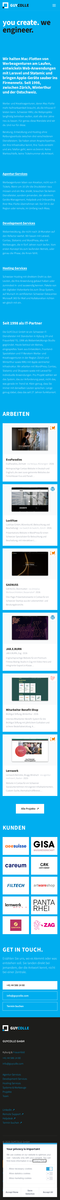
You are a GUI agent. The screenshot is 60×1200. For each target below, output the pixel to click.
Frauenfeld (19, 1052)
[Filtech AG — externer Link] (16, 886)
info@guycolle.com (18, 996)
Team (6, 1096)
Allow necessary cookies (20, 1168)
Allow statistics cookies (19, 1173)
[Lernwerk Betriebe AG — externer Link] (16, 905)
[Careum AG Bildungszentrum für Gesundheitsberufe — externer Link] (16, 866)
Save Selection (30, 1192)
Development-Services (19, 223)
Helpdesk (9, 1118)
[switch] (49, 1169)
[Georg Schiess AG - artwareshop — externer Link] (44, 886)
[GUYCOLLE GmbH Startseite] (16, 5)
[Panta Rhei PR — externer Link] (44, 905)
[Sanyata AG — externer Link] (16, 925)
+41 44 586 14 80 (16, 985)
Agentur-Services (15, 174)
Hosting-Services (15, 268)
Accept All (48, 1192)
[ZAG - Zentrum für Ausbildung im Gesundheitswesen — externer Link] (44, 925)
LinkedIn (9, 1110)
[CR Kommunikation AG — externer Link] (44, 866)
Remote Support (13, 1114)
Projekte (7, 1092)
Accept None (12, 1192)
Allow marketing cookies (20, 1178)
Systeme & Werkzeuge (14, 1087)
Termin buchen (15, 1006)
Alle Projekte (30, 809)
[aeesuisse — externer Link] (16, 846)
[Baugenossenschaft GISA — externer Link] (44, 846)
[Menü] (54, 5)
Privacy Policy (39, 1161)
